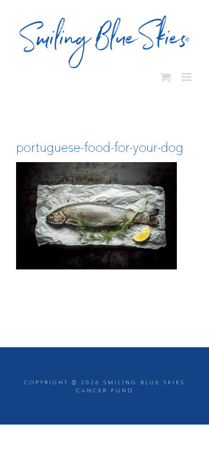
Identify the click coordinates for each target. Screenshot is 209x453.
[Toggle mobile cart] (165, 73)
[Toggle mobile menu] (187, 73)
